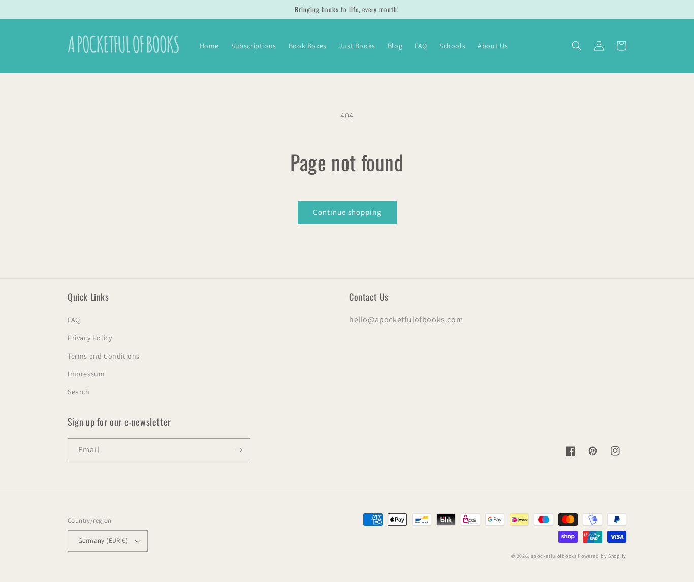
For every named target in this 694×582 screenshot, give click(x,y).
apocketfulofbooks (554, 556)
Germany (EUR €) (103, 540)
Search (79, 391)
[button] (576, 46)
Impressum (86, 373)
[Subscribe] (239, 450)
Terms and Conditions (104, 356)
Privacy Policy (90, 337)
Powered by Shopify (602, 556)
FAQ (74, 320)
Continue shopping (347, 212)
